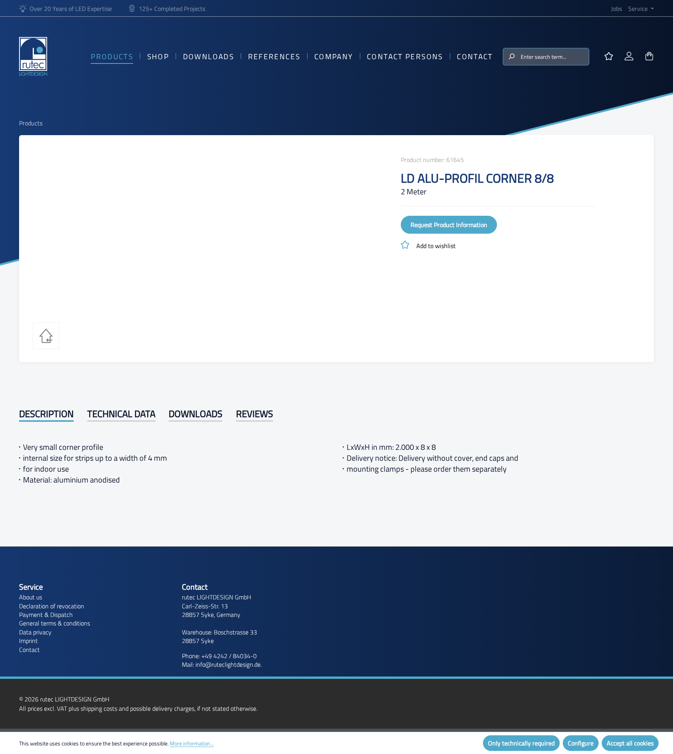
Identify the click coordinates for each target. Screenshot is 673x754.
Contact (29, 649)
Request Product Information (448, 224)
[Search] (511, 56)
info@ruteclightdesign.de (228, 664)
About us (30, 597)
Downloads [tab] (195, 414)
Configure (581, 743)
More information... (192, 743)
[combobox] (554, 56)
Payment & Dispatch (46, 614)
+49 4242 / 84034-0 (229, 656)
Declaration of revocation (51, 606)
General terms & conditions (54, 623)
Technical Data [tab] (121, 414)
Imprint (28, 640)
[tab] (46, 414)
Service (31, 587)
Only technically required (521, 743)
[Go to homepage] (33, 56)
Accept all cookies (630, 743)
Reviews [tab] (254, 414)
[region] (207, 232)
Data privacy (35, 632)
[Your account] (629, 56)
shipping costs (99, 708)
